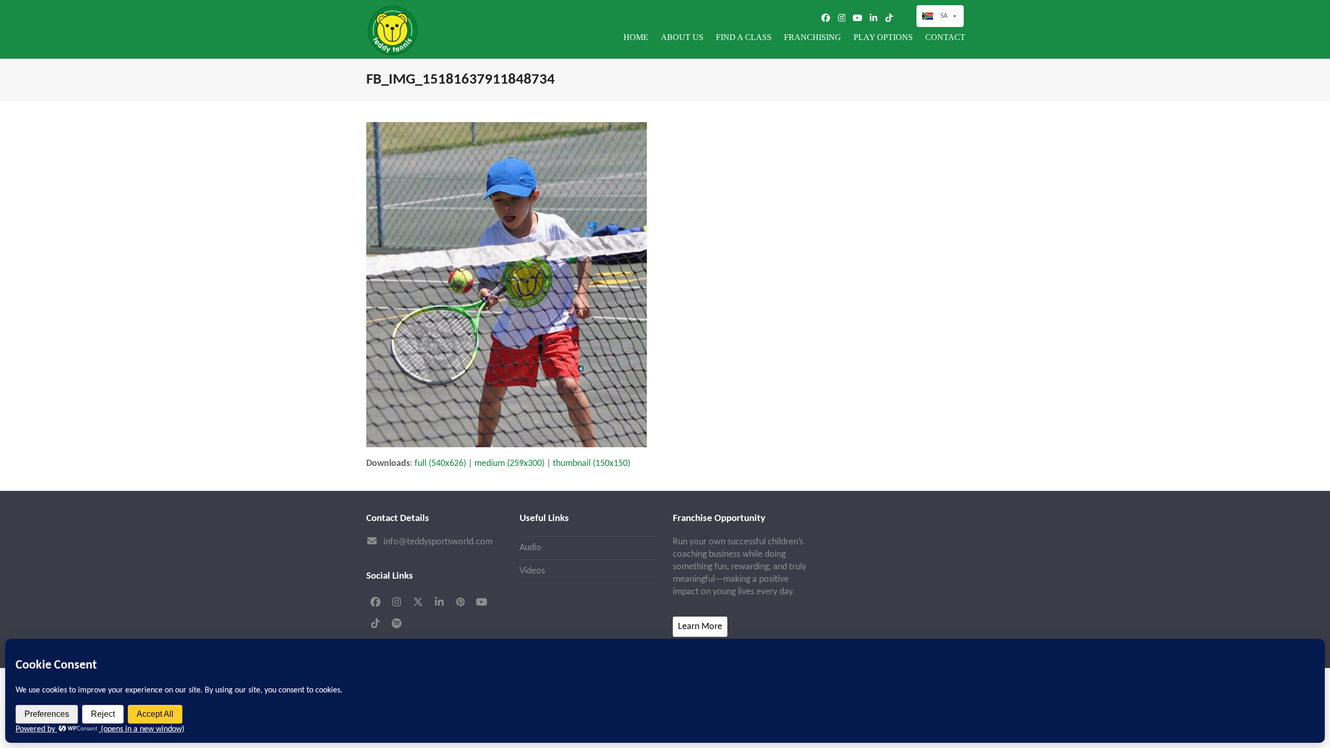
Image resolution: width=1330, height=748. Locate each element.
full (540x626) (440, 464)
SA (944, 16)
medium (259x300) (509, 464)
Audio (530, 548)
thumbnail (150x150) (591, 464)
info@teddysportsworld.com (438, 542)
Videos (532, 571)
